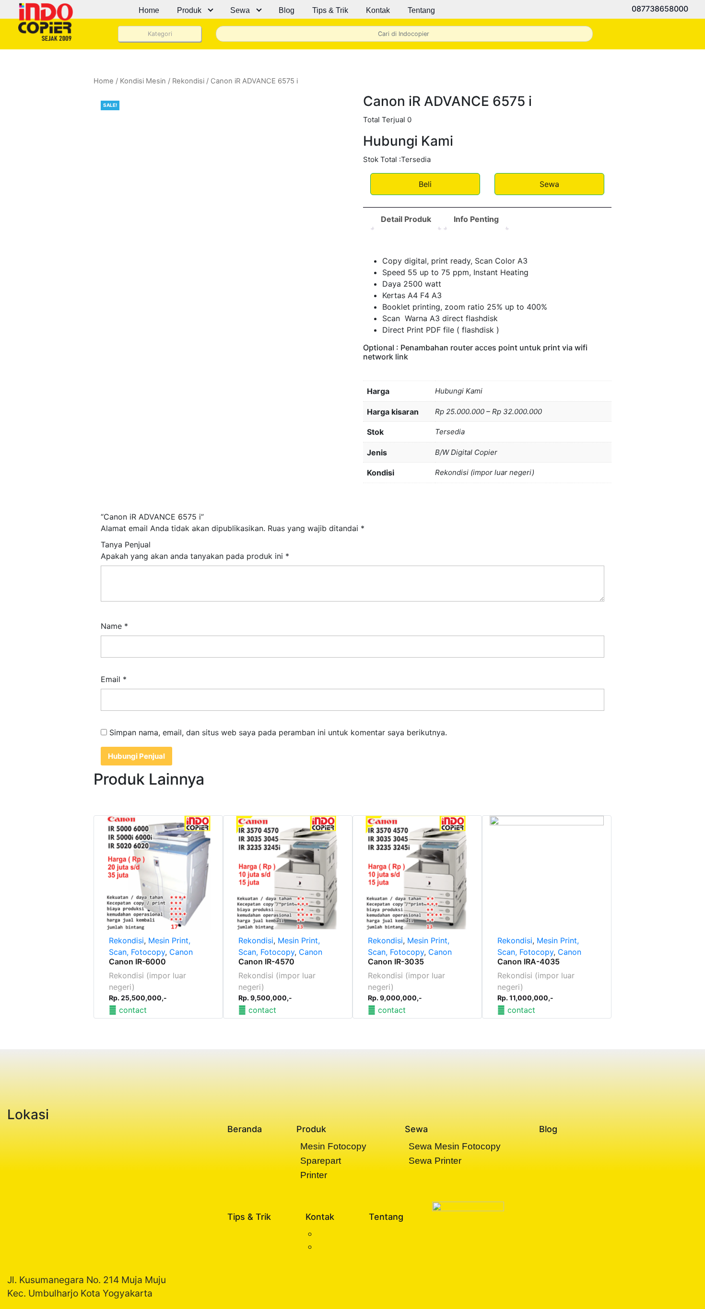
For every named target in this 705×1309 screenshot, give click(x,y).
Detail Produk (406, 219)
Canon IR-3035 (396, 961)
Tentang (421, 10)
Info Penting (476, 219)
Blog (286, 10)
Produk (189, 10)
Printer (313, 1175)
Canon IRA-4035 (528, 961)
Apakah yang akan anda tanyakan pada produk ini (195, 556)
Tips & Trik (330, 10)
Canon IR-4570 (266, 961)
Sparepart (320, 1161)
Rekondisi (188, 81)
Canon (181, 952)
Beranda (244, 1129)
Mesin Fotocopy (333, 1146)
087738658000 (659, 8)
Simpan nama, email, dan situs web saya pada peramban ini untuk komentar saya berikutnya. (278, 732)
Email (114, 679)
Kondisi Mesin (143, 81)
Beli (425, 184)
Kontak (378, 10)
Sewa (240, 10)
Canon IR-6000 (137, 961)
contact (132, 1010)
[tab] (406, 219)
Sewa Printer (435, 1161)
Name (114, 626)
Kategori (160, 33)
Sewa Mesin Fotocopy (455, 1146)
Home (149, 10)
